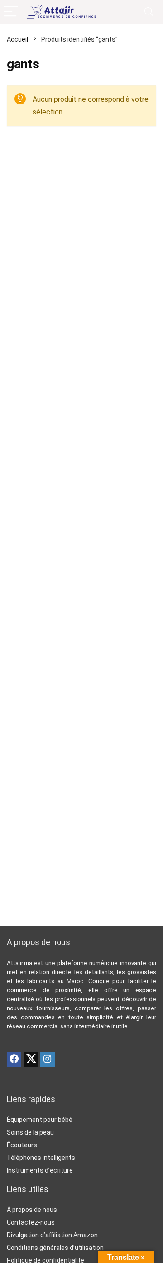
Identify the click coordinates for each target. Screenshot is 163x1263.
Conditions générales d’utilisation (55, 1247)
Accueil (17, 39)
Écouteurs (22, 1145)
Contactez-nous (31, 1222)
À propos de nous (32, 1209)
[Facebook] (14, 1059)
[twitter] (31, 1059)
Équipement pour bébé (39, 1119)
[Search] (149, 12)
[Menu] (11, 12)
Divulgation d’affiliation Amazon (52, 1235)
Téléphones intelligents (41, 1157)
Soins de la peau (30, 1132)
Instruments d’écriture (40, 1170)
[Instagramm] (47, 1059)
